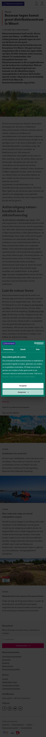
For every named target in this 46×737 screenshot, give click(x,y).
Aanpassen (22, 392)
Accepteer (23, 386)
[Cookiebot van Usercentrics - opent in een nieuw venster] (34, 343)
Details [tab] (23, 349)
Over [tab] (38, 349)
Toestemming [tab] (8, 349)
